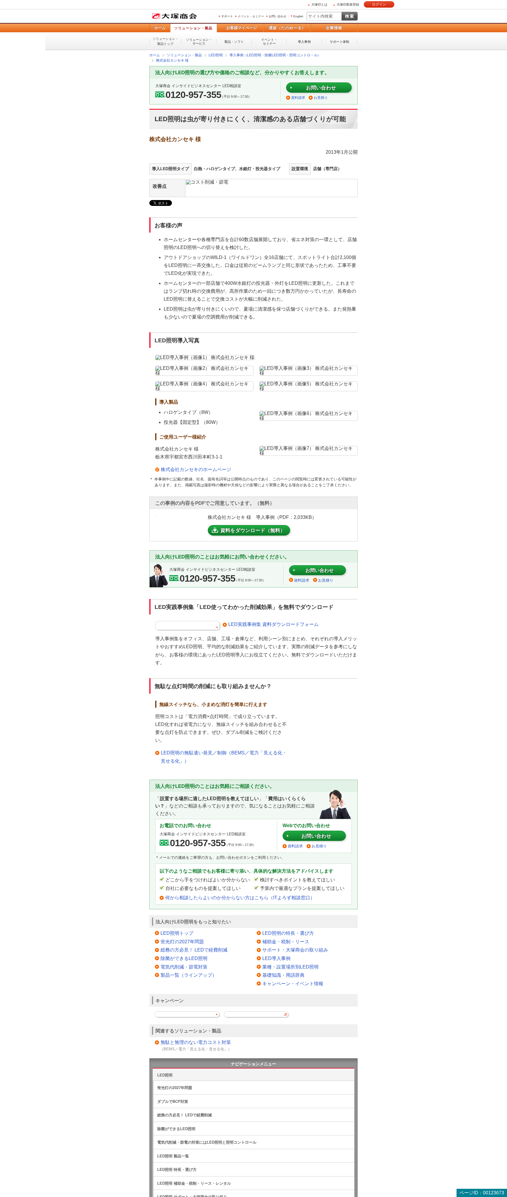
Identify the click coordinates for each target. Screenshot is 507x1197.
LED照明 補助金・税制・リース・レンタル (194, 1183)
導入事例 (304, 41)
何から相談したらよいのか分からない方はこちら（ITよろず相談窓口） (240, 897)
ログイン (379, 4)
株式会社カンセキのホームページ (196, 469)
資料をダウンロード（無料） (252, 530)
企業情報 (334, 28)
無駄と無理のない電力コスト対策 (195, 1041)
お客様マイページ (241, 28)
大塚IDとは (319, 4)
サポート (227, 16)
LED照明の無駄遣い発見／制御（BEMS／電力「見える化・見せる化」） (224, 756)
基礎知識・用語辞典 (283, 974)
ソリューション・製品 (193, 28)
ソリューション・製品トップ (165, 41)
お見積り (321, 97)
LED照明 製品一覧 (173, 1156)
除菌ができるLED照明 (183, 958)
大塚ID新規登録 (348, 4)
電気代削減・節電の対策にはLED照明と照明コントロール (206, 1142)
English (298, 16)
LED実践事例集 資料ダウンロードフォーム (273, 624)
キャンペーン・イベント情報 (292, 983)
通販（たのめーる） (287, 28)
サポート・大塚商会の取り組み (295, 949)
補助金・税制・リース (285, 941)
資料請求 (298, 97)
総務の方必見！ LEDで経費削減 (193, 949)
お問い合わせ (277, 16)
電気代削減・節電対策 (183, 966)
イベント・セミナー (251, 16)
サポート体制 (339, 41)
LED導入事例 (276, 958)
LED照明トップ (176, 932)
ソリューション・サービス (199, 41)
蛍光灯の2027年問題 (182, 941)
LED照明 (165, 1075)
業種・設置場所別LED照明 (290, 966)
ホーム (159, 28)
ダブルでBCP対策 (172, 1101)
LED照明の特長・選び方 (288, 932)
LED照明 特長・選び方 (177, 1169)
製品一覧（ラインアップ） (188, 974)
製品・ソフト (234, 41)
